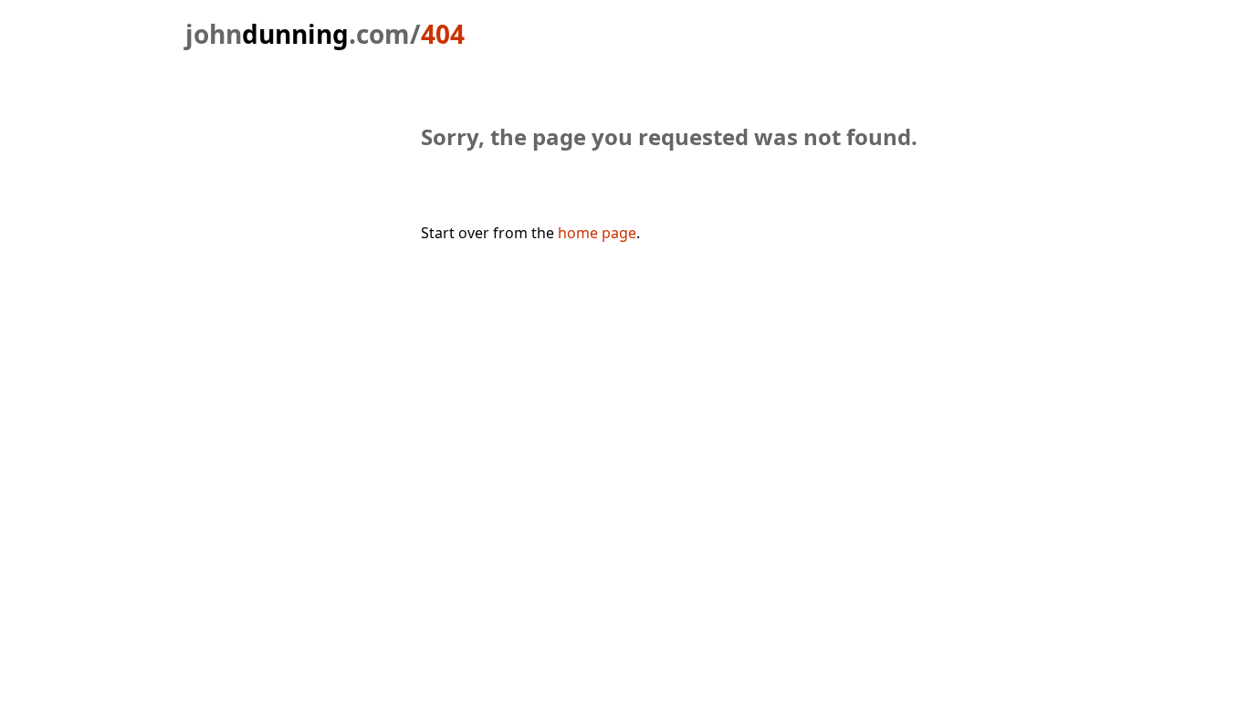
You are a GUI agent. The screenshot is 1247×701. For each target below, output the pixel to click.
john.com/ (303, 33)
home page (597, 233)
